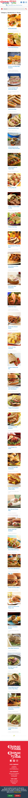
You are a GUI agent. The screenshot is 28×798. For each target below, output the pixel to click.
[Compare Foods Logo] (14, 752)
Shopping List (14, 782)
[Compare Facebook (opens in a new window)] (21, 2)
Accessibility (14, 776)
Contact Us (14, 767)
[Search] (7, 5)
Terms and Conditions (14, 773)
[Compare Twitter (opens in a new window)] (23, 2)
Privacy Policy (14, 775)
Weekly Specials (14, 781)
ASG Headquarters (14, 769)
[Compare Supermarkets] (9, 2)
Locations (14, 766)
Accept (10, 795)
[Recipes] (1, 9)
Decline (17, 795)
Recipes (14, 783)
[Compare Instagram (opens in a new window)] (26, 2)
